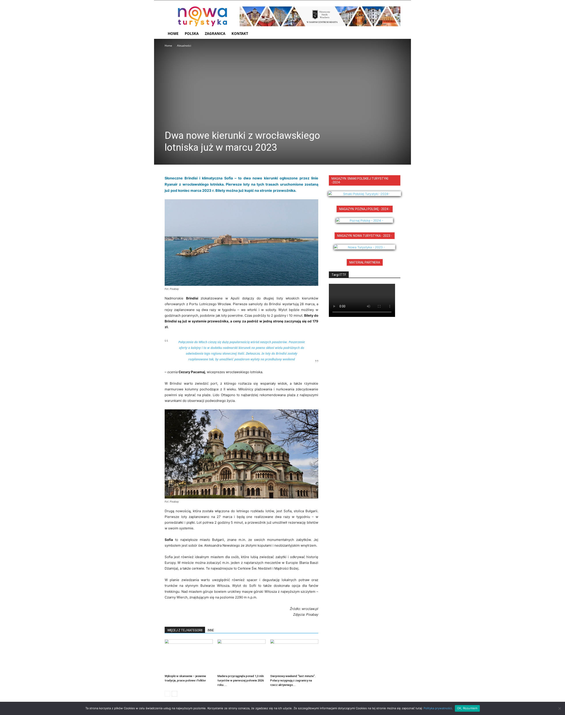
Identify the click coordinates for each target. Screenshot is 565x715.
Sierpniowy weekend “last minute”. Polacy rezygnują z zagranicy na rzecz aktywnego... (293, 680)
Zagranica (215, 33)
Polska (192, 33)
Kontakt (240, 33)
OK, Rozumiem (467, 708)
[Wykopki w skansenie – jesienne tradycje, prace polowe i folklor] (189, 655)
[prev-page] (167, 693)
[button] (395, 34)
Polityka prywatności (438, 708)
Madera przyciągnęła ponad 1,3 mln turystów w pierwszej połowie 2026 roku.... (240, 680)
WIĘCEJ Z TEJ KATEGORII (184, 630)
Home (173, 33)
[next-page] (174, 693)
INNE (211, 630)
